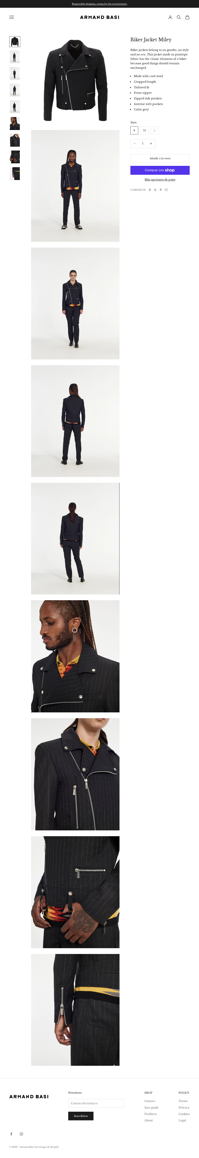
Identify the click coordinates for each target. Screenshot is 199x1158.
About (148, 1120)
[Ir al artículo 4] (14, 90)
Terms (183, 1101)
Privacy (184, 1107)
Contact (149, 1101)
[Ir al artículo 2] (14, 57)
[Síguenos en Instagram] (21, 1134)
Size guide (151, 1107)
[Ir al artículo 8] (14, 157)
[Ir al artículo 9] (14, 173)
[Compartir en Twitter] (155, 189)
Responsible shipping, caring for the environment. (99, 4)
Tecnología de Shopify (46, 1147)
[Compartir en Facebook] (149, 189)
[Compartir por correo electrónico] (166, 189)
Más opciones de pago (160, 179)
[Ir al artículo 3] (14, 73)
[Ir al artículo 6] (14, 123)
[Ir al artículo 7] (14, 140)
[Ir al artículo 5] (14, 107)
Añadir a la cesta (160, 158)
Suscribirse (81, 1116)
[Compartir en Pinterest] (160, 189)
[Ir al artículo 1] (14, 41)
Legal (182, 1120)
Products (150, 1114)
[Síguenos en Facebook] (11, 1134)
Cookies (184, 1114)
